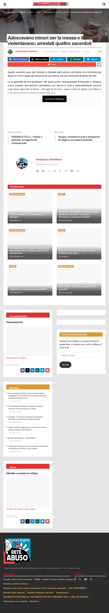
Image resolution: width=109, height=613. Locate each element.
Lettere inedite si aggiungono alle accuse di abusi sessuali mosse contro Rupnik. (27, 428)
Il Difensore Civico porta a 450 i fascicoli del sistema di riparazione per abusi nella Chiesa (28, 447)
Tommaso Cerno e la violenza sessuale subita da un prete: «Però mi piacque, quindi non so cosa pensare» (29, 250)
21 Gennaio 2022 (66, 293)
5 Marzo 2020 (12, 516)
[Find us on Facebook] (75, 579)
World (63, 51)
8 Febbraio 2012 (17, 293)
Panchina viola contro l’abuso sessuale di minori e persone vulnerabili (34, 588)
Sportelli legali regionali (14, 592)
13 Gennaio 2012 (66, 220)
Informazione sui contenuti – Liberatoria (21, 601)
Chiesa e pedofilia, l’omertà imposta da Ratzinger (26, 215)
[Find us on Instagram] (91, 579)
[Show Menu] (4, 4)
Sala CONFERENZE (77, 588)
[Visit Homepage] (54, 4)
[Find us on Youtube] (85, 579)
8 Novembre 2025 (17, 257)
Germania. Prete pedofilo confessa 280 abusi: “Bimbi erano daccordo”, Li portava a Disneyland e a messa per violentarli (78, 214)
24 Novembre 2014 (50, 51)
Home (30, 12)
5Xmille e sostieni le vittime (22, 473)
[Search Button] (104, 4)
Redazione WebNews (26, 51)
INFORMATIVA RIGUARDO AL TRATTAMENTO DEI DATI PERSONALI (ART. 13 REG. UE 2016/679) (45, 596)
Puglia (62, 230)
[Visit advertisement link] (54, 118)
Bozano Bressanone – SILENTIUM (21, 438)
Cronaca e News (17, 194)
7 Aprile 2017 (64, 257)
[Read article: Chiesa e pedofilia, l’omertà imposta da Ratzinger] (30, 207)
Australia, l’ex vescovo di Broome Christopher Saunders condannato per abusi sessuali (25, 418)
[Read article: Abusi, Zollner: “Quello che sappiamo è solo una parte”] (79, 280)
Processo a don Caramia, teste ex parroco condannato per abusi (77, 251)
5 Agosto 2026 (15, 451)
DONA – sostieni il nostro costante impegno (54, 579)
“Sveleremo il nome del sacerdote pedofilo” (28, 289)
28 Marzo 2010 (16, 220)
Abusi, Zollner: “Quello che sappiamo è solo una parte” (77, 287)
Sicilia (12, 266)
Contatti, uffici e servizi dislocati (17, 579)
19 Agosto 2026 (15, 412)
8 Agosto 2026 (15, 433)
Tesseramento (14, 322)
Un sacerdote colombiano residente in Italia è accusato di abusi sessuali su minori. (25, 407)
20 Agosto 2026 (15, 401)
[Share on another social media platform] (99, 64)
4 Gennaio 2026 (13, 365)
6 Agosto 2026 (15, 441)
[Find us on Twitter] (80, 579)
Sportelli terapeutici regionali (40, 592)
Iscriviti (65, 364)
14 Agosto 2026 (15, 422)
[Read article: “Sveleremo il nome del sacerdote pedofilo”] (30, 280)
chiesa (38, 12)
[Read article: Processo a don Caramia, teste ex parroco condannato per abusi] (79, 244)
